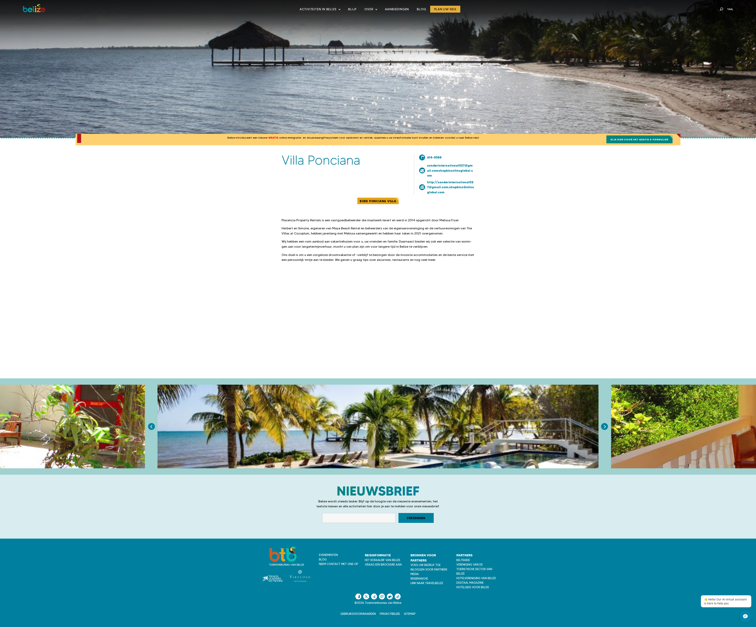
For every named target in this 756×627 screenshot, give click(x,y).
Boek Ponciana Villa (378, 201)
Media (414, 574)
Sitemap (410, 614)
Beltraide (463, 560)
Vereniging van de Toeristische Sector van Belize (474, 569)
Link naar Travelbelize (426, 583)
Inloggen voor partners (428, 569)
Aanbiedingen (397, 9)
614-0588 (434, 157)
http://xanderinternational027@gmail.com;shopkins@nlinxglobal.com (450, 187)
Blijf (352, 9)
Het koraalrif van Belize (382, 560)
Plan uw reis (445, 9)
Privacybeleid (390, 614)
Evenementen (328, 555)
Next (604, 426)
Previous (151, 426)
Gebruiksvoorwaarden (358, 614)
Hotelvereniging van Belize (476, 578)
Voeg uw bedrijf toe (425, 565)
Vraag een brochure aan (383, 564)
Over (370, 10)
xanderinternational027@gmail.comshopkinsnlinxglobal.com (450, 170)
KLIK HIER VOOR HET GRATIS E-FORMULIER (639, 139)
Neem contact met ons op (338, 564)
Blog (421, 9)
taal (730, 9)
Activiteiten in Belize (320, 10)
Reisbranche (419, 578)
